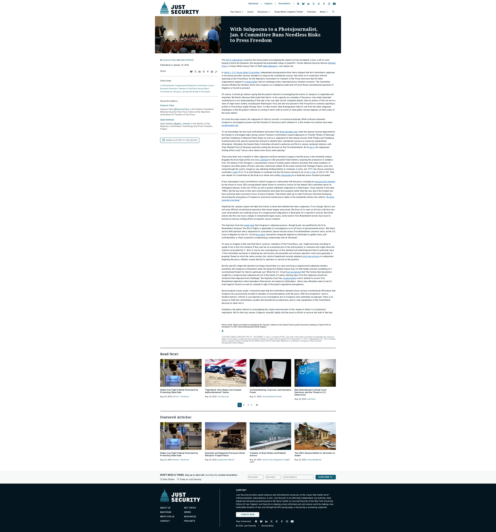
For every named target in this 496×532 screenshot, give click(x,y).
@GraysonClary (181, 109)
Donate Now (247, 514)
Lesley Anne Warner (226, 460)
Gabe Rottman (187, 60)
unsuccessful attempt (325, 181)
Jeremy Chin (267, 460)
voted (235, 172)
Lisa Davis (311, 399)
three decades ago (288, 132)
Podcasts (311, 12)
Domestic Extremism (169, 89)
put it (312, 147)
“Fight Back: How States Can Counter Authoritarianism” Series (223, 391)
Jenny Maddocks (314, 460)
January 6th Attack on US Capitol (196, 92)
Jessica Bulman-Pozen (272, 397)
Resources (262, 12)
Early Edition (169, 479)
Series (250, 12)
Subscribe (323, 477)
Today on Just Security (190, 479)
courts (211, 85)
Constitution (202, 85)
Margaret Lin (279, 460)
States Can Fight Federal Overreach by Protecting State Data (179, 391)
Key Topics (235, 12)
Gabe (167, 120)
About (323, 12)
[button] (333, 12)
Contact (165, 521)
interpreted (286, 175)
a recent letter (250, 82)
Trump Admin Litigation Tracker (288, 12)
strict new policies (311, 256)
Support (268, 4)
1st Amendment (167, 85)
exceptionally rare (230, 125)
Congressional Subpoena (185, 85)
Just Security (223, 397)
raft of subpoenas (234, 60)
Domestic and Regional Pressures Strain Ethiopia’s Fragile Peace (225, 454)
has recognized (293, 272)
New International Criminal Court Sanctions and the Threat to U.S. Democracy (311, 392)
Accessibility (267, 526)
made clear (249, 225)
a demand (263, 160)
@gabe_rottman (182, 123)
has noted (260, 234)
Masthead (253, 4)
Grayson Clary (169, 60)
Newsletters (284, 4)
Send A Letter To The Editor (181, 140)
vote (313, 172)
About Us (165, 508)
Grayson (167, 105)
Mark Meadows (270, 66)
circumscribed (289, 278)
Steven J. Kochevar (181, 397)
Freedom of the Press (188, 89)
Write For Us (167, 516)
